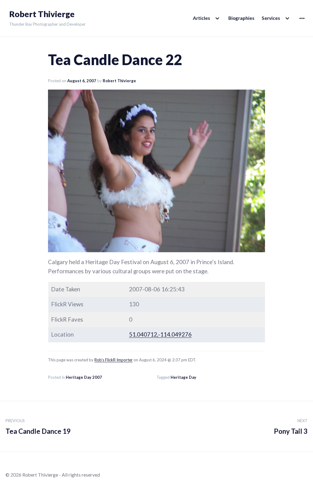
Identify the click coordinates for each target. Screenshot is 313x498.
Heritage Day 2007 (84, 377)
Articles (201, 18)
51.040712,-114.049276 (160, 334)
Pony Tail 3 (290, 426)
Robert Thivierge (42, 14)
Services (271, 18)
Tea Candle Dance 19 (38, 426)
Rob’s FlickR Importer (113, 359)
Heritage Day (183, 377)
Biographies (241, 18)
